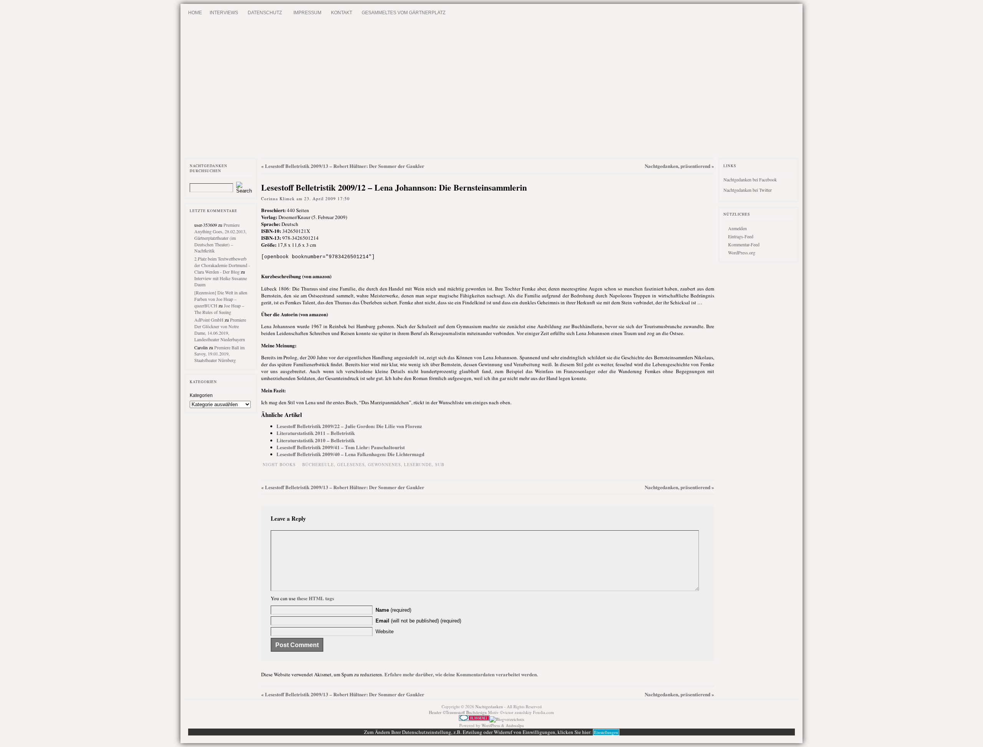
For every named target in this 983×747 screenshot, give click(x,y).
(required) (393, 610)
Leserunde (418, 464)
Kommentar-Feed (744, 244)
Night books (279, 464)
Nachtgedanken (489, 706)
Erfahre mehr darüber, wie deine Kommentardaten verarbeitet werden (460, 674)
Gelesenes (351, 464)
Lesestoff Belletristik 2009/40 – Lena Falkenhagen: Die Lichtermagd (350, 454)
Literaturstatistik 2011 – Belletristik (315, 433)
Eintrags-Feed (740, 236)
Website (385, 631)
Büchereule (318, 464)
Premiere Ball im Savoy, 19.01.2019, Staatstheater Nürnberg (219, 354)
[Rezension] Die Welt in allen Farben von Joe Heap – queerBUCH (220, 299)
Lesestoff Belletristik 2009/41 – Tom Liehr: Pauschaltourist (340, 447)
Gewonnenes (384, 464)
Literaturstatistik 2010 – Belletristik (315, 440)
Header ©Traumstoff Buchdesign (458, 712)
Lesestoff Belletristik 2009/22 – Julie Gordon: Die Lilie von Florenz (349, 426)
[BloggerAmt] (507, 719)
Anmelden (737, 228)
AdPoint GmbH (208, 320)
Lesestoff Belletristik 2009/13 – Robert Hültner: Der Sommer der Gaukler (344, 165)
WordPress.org (741, 252)
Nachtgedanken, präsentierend (677, 165)
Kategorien (201, 395)
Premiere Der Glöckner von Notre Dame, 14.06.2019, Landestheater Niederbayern (220, 329)
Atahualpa (515, 725)
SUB (439, 464)
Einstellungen (606, 732)
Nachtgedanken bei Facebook (750, 179)
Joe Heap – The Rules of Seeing (219, 308)
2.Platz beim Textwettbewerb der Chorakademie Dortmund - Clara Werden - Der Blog (222, 265)
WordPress (491, 725)
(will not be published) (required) (418, 621)
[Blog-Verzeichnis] (474, 719)
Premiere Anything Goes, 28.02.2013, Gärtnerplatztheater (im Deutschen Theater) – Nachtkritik (220, 238)
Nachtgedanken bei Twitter (747, 190)
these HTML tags (315, 598)
